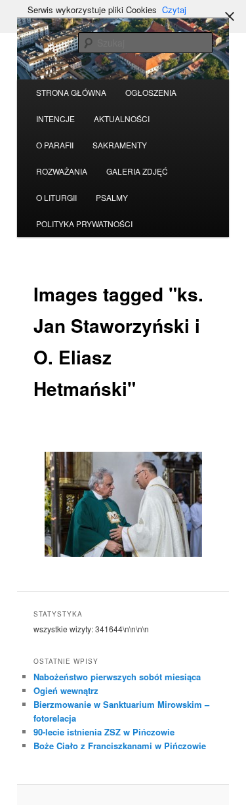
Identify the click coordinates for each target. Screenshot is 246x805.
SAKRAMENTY (119, 144)
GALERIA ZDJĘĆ (137, 171)
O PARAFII (54, 144)
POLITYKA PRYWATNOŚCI (84, 223)
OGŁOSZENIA (150, 92)
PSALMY (112, 197)
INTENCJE (55, 118)
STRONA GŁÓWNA (71, 92)
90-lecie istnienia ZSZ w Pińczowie (103, 732)
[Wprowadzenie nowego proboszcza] (123, 504)
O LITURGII (56, 197)
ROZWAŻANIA (61, 171)
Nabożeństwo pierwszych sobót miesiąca (117, 676)
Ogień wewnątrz (65, 690)
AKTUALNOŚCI (122, 118)
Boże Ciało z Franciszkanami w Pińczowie (119, 745)
